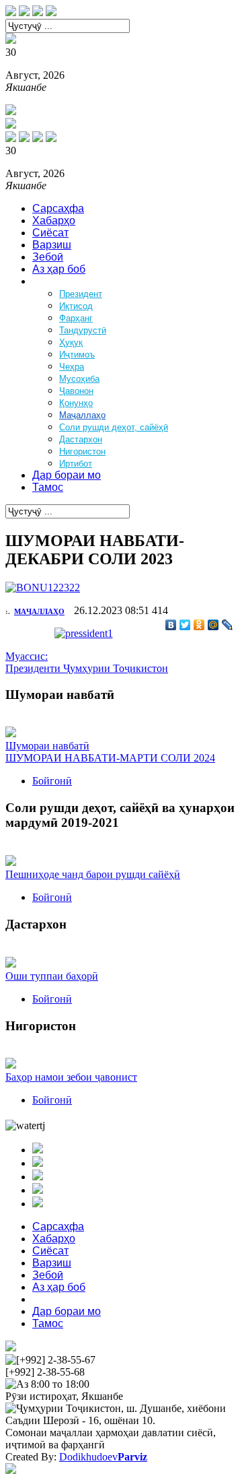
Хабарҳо (53, 220)
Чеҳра (71, 367)
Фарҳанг (76, 318)
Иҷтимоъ (77, 354)
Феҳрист (53, 281)
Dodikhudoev (103, 1456)
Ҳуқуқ (71, 342)
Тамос (47, 487)
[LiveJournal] (227, 625)
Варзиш (51, 244)
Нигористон (82, 451)
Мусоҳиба (79, 379)
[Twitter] (185, 625)
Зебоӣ (47, 257)
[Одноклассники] (199, 625)
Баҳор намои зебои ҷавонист (71, 1077)
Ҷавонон (76, 391)
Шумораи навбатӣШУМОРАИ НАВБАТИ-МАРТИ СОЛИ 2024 (110, 752)
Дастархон (80, 439)
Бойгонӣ (52, 780)
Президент (80, 294)
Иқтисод (76, 306)
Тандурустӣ (82, 330)
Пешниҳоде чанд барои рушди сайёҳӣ (92, 874)
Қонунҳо (76, 403)
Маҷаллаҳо (82, 415)
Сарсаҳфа (58, 208)
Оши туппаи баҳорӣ (51, 976)
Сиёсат (50, 232)
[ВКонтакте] (171, 625)
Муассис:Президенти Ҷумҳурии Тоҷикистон (86, 662)
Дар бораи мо (66, 475)
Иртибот (75, 464)
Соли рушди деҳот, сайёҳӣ (113, 427)
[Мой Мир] (213, 625)
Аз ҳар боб (58, 269)
